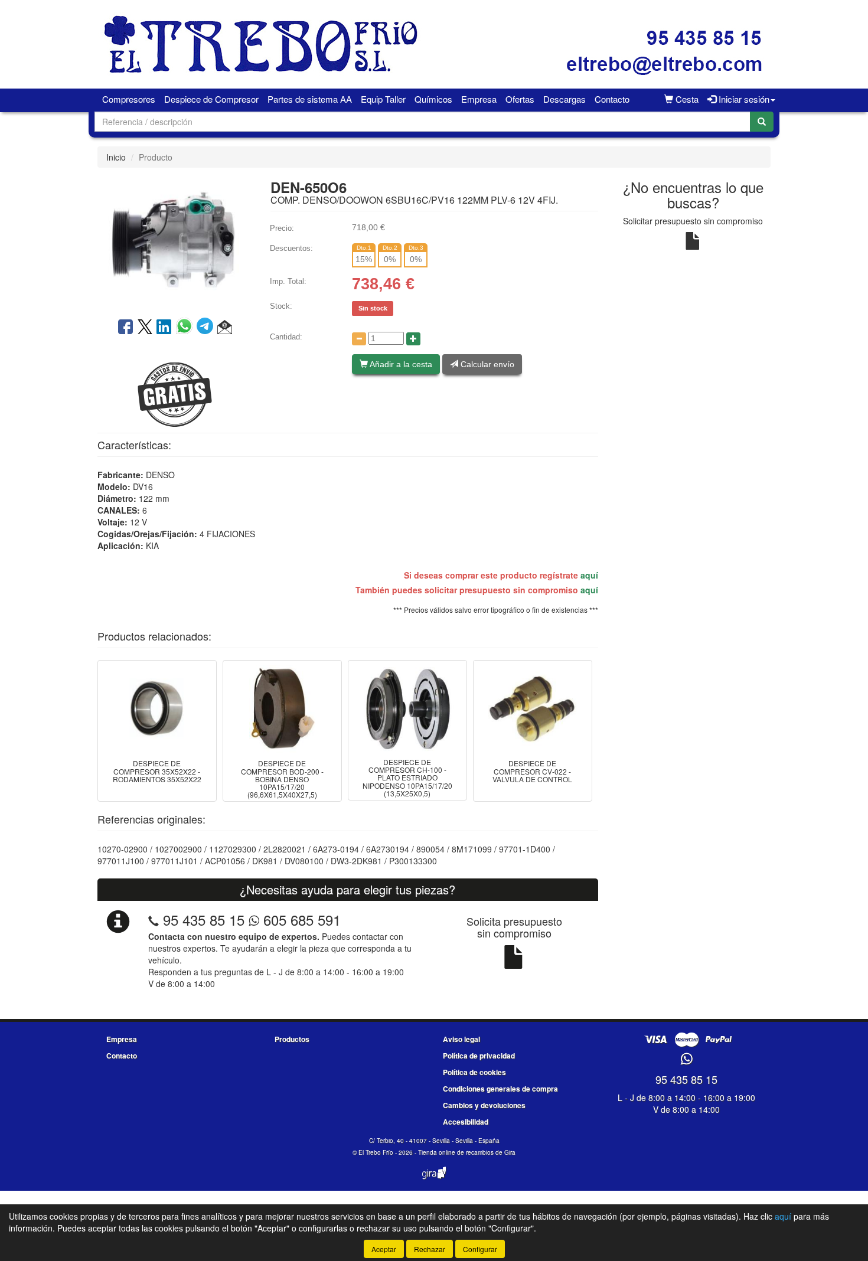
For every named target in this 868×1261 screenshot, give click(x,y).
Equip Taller (383, 99)
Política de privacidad (479, 1055)
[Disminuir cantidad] (359, 338)
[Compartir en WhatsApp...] (186, 327)
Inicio (116, 157)
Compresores (128, 99)
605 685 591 (300, 919)
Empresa (479, 99)
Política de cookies (474, 1072)
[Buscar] (762, 122)
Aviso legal (461, 1039)
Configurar (480, 1249)
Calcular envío (486, 364)
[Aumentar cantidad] (413, 338)
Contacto (612, 99)
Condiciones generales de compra (500, 1088)
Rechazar (429, 1249)
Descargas (564, 99)
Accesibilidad (465, 1121)
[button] (224, 327)
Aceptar (383, 1249)
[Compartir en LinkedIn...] (164, 327)
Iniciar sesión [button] (742, 99)
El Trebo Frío (375, 1152)
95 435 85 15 (203, 919)
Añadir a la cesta (400, 364)
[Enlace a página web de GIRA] (434, 1181)
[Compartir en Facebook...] (125, 327)
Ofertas (519, 99)
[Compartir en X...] (145, 327)
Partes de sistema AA (309, 99)
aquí (589, 575)
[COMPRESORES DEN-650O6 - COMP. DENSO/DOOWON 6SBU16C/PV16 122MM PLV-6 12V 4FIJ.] (174, 241)
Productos (292, 1039)
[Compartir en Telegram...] (207, 327)
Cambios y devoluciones (484, 1105)
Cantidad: (286, 336)
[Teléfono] (153, 919)
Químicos (433, 99)
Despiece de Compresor (211, 99)
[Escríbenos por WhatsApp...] (686, 1059)
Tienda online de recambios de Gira (466, 1152)
